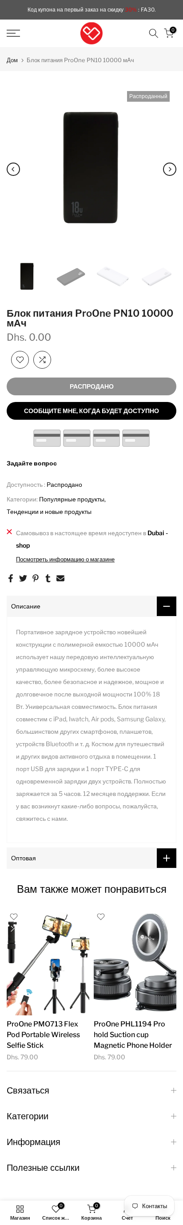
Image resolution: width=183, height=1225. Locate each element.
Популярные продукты (71, 499)
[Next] (169, 169)
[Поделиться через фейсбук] (11, 578)
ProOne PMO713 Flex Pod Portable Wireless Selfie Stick (43, 1034)
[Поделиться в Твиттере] (23, 578)
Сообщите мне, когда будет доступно (91, 410)
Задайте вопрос (32, 463)
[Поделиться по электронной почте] (60, 578)
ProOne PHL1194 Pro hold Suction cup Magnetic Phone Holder (133, 1034)
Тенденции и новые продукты (49, 511)
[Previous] (13, 169)
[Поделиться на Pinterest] (36, 578)
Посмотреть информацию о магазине (65, 559)
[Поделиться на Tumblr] (48, 578)
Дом (12, 60)
